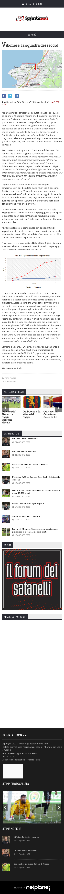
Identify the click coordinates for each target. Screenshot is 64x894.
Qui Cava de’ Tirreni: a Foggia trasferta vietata (9, 417)
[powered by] (32, 884)
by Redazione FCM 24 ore (15, 102)
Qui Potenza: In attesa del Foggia (32, 414)
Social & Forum (33, 3)
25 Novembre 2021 (40, 102)
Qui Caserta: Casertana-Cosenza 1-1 (50, 414)
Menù (33, 34)
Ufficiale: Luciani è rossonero (25, 438)
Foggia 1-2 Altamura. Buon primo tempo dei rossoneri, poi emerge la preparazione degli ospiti (36, 530)
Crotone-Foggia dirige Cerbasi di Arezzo (29, 464)
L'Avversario (9, 381)
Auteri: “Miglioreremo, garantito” (26, 516)
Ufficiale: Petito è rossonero (24, 451)
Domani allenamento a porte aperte (28, 503)
